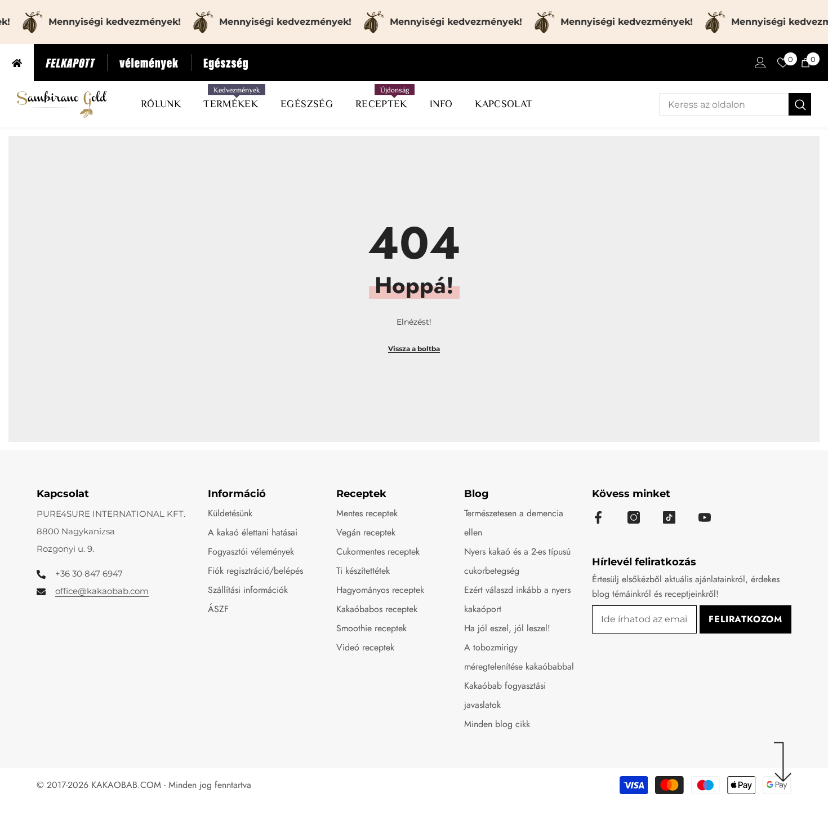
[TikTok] (669, 517)
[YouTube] (704, 517)
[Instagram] (633, 517)
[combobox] (724, 104)
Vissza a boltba (414, 348)
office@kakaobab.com (102, 591)
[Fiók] (760, 62)
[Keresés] (735, 104)
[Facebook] (598, 517)
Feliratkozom (745, 619)
